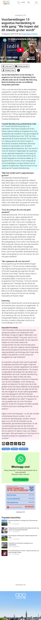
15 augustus (5, 449)
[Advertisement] (20, 10)
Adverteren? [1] (20, 512)
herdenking (14, 449)
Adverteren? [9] (20, 584)
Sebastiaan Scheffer (30, 34)
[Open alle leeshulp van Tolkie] (18, 70)
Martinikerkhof (24, 449)
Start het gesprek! (20, 480)
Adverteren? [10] (20, 15)
